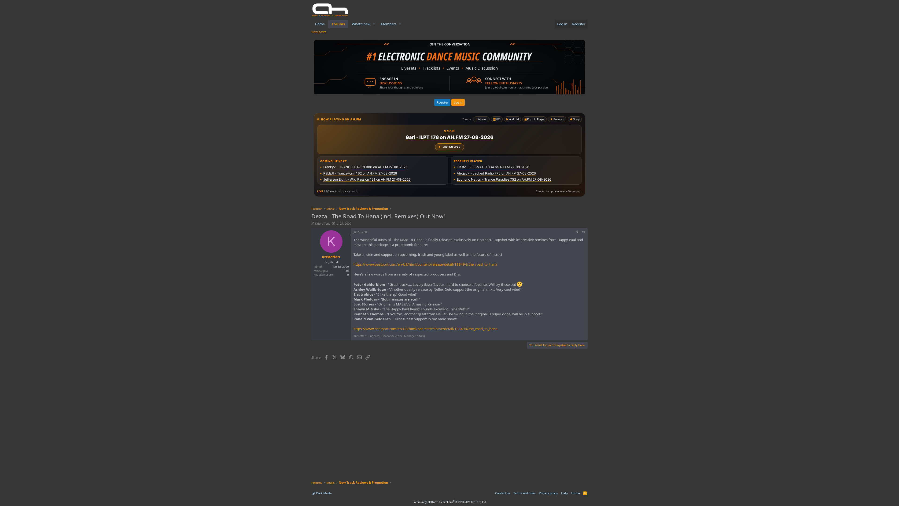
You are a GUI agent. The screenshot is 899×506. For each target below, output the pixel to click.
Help (564, 493)
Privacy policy (548, 493)
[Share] (577, 232)
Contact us (502, 493)
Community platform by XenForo (450, 502)
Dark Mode (323, 493)
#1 (583, 232)
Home (320, 24)
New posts (318, 32)
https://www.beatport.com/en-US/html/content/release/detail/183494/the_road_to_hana (425, 264)
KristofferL (322, 223)
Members (388, 24)
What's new (361, 24)
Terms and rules (524, 493)
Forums (338, 24)
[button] (374, 24)
